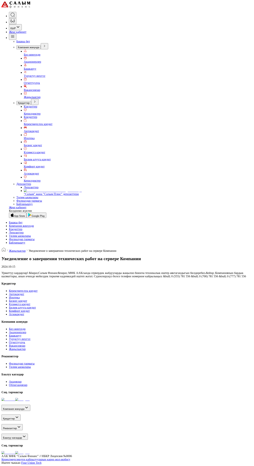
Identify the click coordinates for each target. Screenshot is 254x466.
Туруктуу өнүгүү (34, 75)
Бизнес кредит (33, 145)
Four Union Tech (31, 462)
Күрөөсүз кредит (34, 152)
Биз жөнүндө (32, 54)
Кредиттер (24, 103)
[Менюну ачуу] (12, 37)
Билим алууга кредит (37, 159)
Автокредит (31, 131)
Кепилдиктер (32, 113)
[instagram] (22, 399)
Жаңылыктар (32, 97)
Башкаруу (30, 68)
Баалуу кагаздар (12, 437)
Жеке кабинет (17, 31)
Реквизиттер (10, 428)
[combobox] (15, 27)
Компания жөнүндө (28, 47)
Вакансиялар (32, 90)
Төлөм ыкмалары (27, 197)
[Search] (12, 15)
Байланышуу (24, 204)
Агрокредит (31, 173)
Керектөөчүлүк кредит (38, 124)
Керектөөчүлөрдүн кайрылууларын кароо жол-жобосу (35, 459)
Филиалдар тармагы (29, 200)
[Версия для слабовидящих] (12, 21)
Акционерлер (32, 61)
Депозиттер (23, 184)
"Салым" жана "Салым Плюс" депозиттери (51, 194)
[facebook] (8, 399)
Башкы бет (23, 41)
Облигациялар (18, 385)
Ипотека (29, 138)
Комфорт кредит (34, 166)
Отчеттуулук (32, 82)
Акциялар (15, 381)
